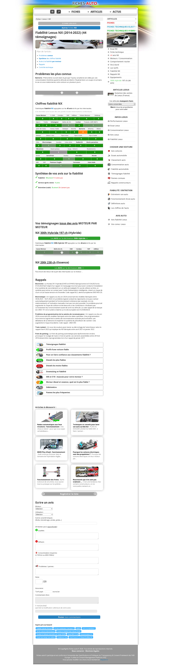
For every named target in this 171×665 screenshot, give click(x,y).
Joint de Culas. (41, 129)
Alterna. (91, 129)
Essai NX (113, 49)
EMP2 (78, 628)
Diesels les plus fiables (56, 360)
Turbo (46, 122)
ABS (37, 162)
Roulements (91, 149)
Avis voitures (116, 151)
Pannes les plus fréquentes (58, 392)
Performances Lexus (119, 121)
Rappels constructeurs (121, 183)
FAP (68, 115)
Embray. (97, 115)
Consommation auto (120, 164)
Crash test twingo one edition (46, 637)
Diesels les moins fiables (57, 365)
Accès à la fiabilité (50, 61)
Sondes (58, 142)
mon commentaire (69, 617)
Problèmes (46, 55)
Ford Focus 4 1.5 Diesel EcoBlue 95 (81, 637)
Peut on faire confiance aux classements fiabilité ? (68, 355)
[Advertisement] (69, 205)
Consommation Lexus (119, 130)
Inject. (38, 122)
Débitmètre (51, 387)
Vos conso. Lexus (118, 224)
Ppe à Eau (64, 135)
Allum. (99, 129)
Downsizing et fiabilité (56, 371)
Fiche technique (117, 52)
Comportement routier (120, 61)
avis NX (114, 55)
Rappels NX (115, 74)
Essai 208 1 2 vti (73, 634)
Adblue (74, 115)
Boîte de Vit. (67, 122)
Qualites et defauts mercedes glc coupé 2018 (51, 634)
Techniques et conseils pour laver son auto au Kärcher (86, 425)
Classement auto (118, 160)
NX (49, 19)
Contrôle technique (46, 67)
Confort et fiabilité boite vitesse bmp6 (68, 631)
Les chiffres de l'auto (120, 208)
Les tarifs (114, 68)
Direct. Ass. (50, 135)
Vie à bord (114, 64)
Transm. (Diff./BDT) (91, 122)
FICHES (76, 11)
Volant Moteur (85, 115)
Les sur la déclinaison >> (69, 238)
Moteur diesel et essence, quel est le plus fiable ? (68, 382)
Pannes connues (118, 178)
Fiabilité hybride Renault (44, 628)
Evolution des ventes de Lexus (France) (123, 94)
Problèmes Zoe (62, 637)
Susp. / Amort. (73, 149)
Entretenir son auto (119, 194)
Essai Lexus (115, 125)
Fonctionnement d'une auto (123, 199)
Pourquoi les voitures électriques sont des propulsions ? (86, 453)
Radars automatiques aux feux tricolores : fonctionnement (49, 425)
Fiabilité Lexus (116, 139)
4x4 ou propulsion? (89, 628)
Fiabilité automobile (120, 169)
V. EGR (52, 115)
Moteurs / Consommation (121, 58)
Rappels (42, 64)
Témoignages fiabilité (56, 344)
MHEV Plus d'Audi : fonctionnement (51, 452)
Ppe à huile (93, 135)
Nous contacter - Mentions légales (85, 651)
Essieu (66, 156)
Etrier (38, 156)
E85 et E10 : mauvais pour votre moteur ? (64, 377)
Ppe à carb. (78, 135)
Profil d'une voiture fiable (57, 349)
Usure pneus (55, 149)
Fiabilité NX (115, 71)
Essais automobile (119, 155)
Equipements (116, 77)
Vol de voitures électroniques (46, 631)
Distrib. (73, 129)
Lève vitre (68, 142)
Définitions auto (118, 203)
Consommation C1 (86, 634)
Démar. (38, 135)
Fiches (38, 19)
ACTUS (117, 11)
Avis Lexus (114, 135)
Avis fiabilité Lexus (119, 219)
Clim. (37, 142)
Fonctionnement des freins (48, 480)
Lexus (44, 19)
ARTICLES (96, 11)
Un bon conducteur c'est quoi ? (64, 628)
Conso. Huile (54, 129)
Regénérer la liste (69, 494)
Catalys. (60, 115)
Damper (65, 129)
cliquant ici (104, 660)
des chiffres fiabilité (50, 58)
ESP (44, 162)
